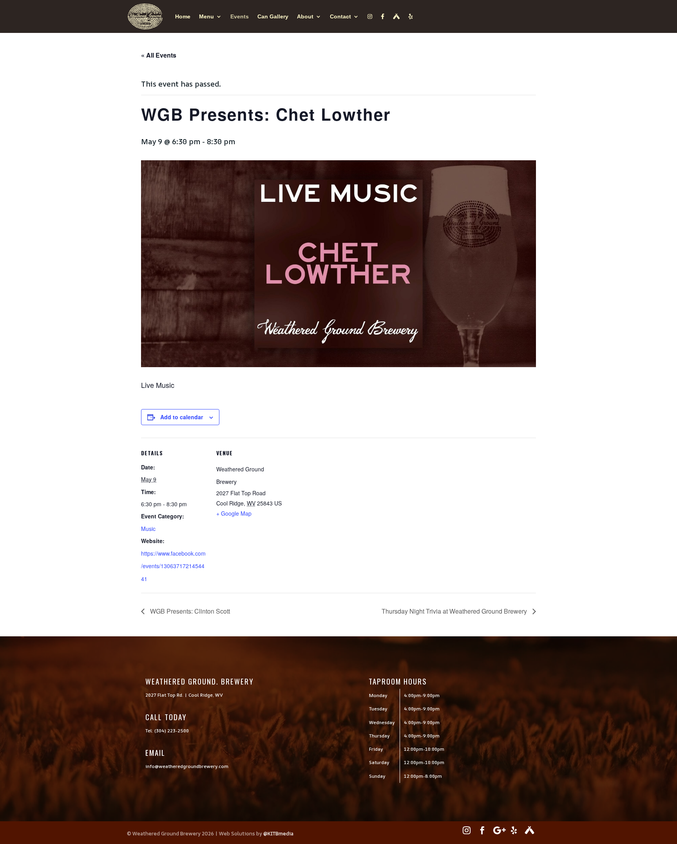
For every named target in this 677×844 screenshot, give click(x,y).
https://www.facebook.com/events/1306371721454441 (173, 566)
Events (239, 16)
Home (182, 16)
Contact (340, 16)
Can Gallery (272, 16)
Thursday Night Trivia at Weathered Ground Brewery (455, 611)
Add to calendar (181, 417)
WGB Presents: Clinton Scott (189, 611)
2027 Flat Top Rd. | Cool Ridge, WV (184, 695)
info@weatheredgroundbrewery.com (186, 766)
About (305, 16)
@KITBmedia (278, 833)
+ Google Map (234, 513)
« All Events (158, 55)
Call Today (166, 716)
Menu (206, 16)
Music (148, 528)
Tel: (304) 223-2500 (167, 730)
